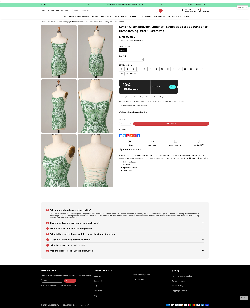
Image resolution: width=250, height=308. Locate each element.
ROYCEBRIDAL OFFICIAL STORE (60, 305)
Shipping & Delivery (179, 291)
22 (185, 69)
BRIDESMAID (106, 16)
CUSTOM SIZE (131, 74)
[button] (203, 10)
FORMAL (133, 16)
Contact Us (98, 281)
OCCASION (145, 16)
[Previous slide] (89, 5)
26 (197, 69)
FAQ (95, 286)
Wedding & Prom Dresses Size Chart (133, 112)
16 (168, 69)
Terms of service (178, 281)
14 (162, 69)
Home (43, 22)
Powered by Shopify (81, 305)
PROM (94, 16)
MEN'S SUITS (159, 16)
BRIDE (63, 16)
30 (122, 74)
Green (122, 50)
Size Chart (98, 291)
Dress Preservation (140, 279)
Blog (95, 296)
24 (191, 69)
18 (174, 69)
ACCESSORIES (173, 16)
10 (150, 69)
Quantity (122, 119)
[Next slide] (161, 5)
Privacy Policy (177, 286)
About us (97, 276)
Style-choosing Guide (141, 274)
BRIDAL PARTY (120, 16)
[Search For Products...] (161, 11)
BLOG (186, 16)
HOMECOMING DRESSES (78, 16)
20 (179, 69)
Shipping (122, 40)
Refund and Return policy (182, 276)
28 (203, 69)
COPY (172, 87)
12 (156, 69)
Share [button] (124, 130)
